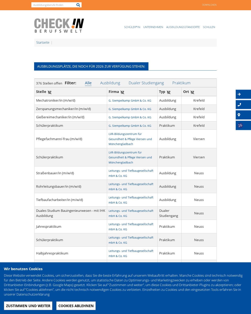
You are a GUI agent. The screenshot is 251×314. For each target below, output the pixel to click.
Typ (162, 91)
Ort (186, 91)
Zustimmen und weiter (28, 305)
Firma (114, 91)
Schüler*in (132, 27)
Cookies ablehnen (76, 305)
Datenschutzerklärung (33, 294)
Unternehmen (153, 27)
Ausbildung (110, 82)
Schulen (209, 27)
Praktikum (181, 82)
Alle (88, 82)
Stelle (41, 91)
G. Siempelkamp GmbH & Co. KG (130, 100)
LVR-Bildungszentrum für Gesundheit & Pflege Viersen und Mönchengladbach (130, 139)
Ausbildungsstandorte (183, 27)
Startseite (42, 42)
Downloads (209, 4)
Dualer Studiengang (146, 82)
